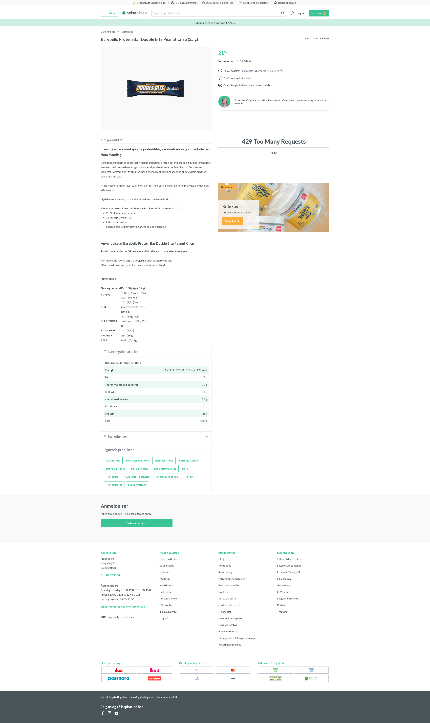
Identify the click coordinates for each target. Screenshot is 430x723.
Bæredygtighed (227, 631)
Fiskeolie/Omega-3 (288, 572)
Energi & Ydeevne (167, 476)
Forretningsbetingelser (231, 578)
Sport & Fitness (115, 468)
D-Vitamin (283, 591)
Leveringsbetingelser (230, 618)
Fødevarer (165, 591)
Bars (185, 468)
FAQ (221, 558)
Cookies (223, 591)
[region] (156, 87)
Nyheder (165, 572)
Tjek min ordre (168, 611)
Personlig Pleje (168, 598)
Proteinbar (113, 476)
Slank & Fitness (164, 460)
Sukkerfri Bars (137, 484)
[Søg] (282, 13)
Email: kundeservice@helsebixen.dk (123, 606)
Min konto (166, 605)
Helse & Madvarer (137, 460)
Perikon (281, 605)
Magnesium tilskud (288, 598)
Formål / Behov (188, 460)
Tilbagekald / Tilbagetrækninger (237, 637)
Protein (188, 476)
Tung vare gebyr (227, 624)
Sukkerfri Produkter (138, 476)
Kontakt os (224, 565)
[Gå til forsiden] (134, 13)
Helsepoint (224, 611)
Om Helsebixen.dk (229, 605)
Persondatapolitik (228, 585)
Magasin (165, 578)
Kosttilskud (113, 460)
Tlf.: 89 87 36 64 (110, 575)
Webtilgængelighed (229, 644)
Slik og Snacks (139, 468)
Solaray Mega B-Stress (290, 558)
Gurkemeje (283, 585)
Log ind (164, 618)
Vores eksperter (227, 598)
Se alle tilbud (167, 565)
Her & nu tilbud (168, 558)
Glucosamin (284, 578)
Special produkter (165, 468)
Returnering (225, 572)
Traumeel (282, 611)
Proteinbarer (114, 484)
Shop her (231, 221)
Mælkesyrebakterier (289, 565)
